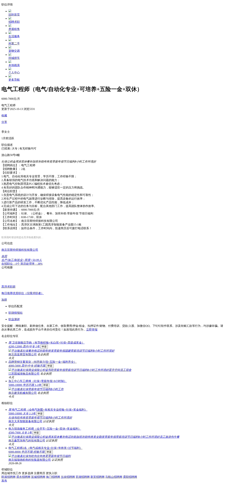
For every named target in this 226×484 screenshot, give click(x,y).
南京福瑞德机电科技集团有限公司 (29, 459)
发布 (4, 480)
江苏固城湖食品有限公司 (24, 373)
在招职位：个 (10, 263)
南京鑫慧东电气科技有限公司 (26, 440)
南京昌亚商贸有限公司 (22, 354)
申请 (44, 346)
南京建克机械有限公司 (22, 392)
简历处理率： (31, 263)
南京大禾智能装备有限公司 (25, 421)
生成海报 (219, 456)
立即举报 (91, 329)
